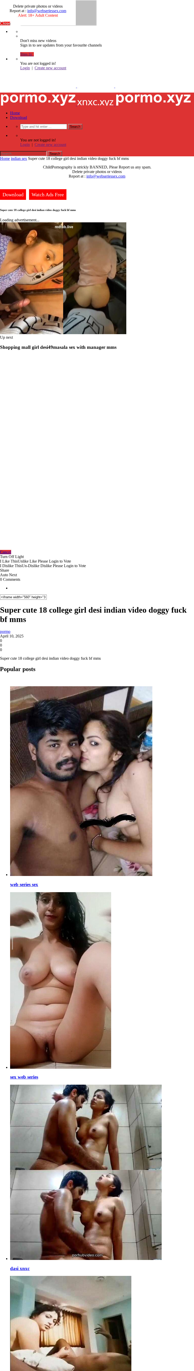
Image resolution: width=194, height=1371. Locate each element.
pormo (5, 631)
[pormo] (95, 86)
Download (18, 117)
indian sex (19, 158)
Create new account (50, 68)
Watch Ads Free (48, 194)
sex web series (24, 1077)
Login (25, 68)
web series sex (24, 884)
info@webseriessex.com (46, 11)
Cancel (5, 552)
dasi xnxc (20, 1268)
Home (15, 113)
